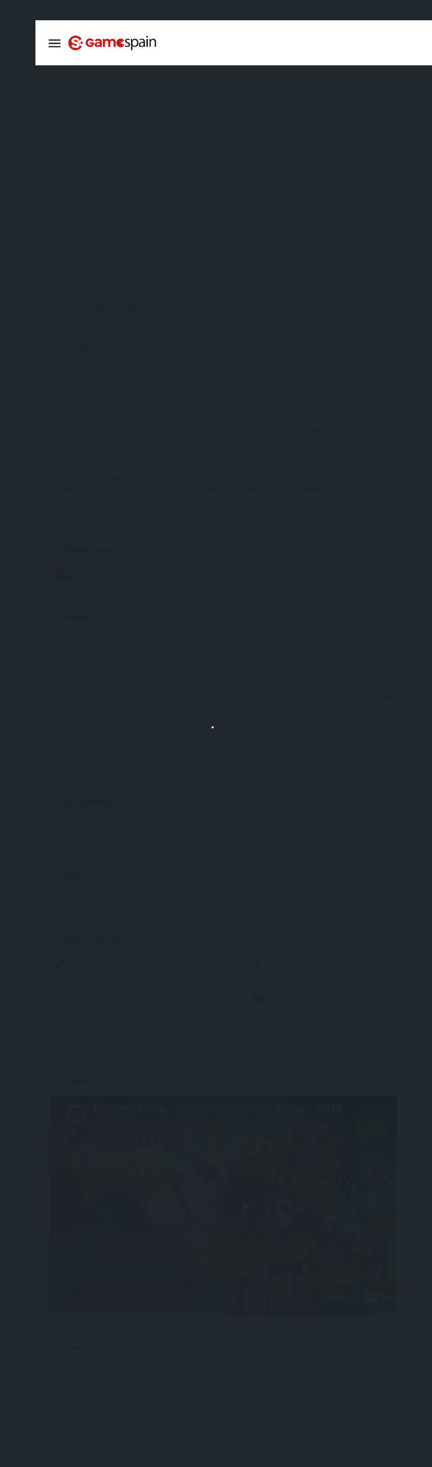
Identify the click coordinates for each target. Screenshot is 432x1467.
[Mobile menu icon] (54, 43)
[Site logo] (113, 43)
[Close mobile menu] (17, 42)
